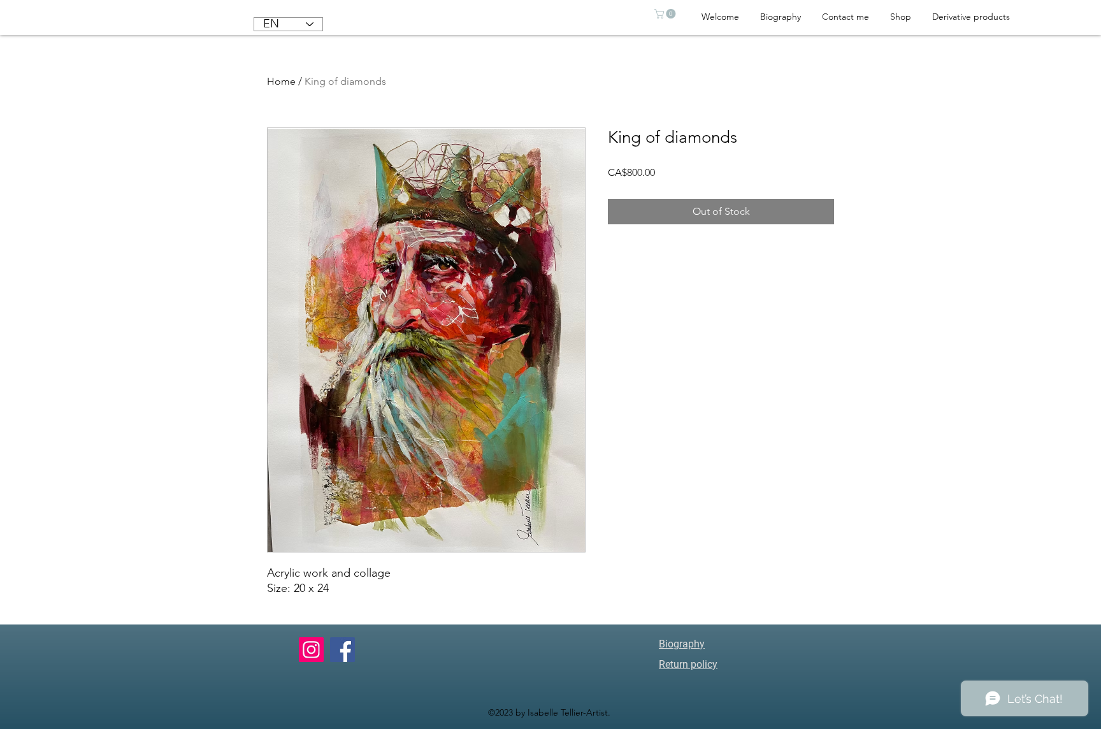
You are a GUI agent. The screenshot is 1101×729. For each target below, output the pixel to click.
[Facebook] (342, 649)
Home (281, 81)
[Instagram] (311, 649)
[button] (666, 13)
